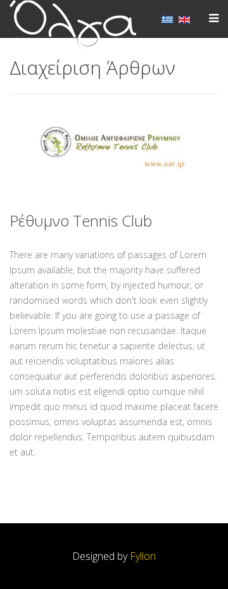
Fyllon (143, 556)
